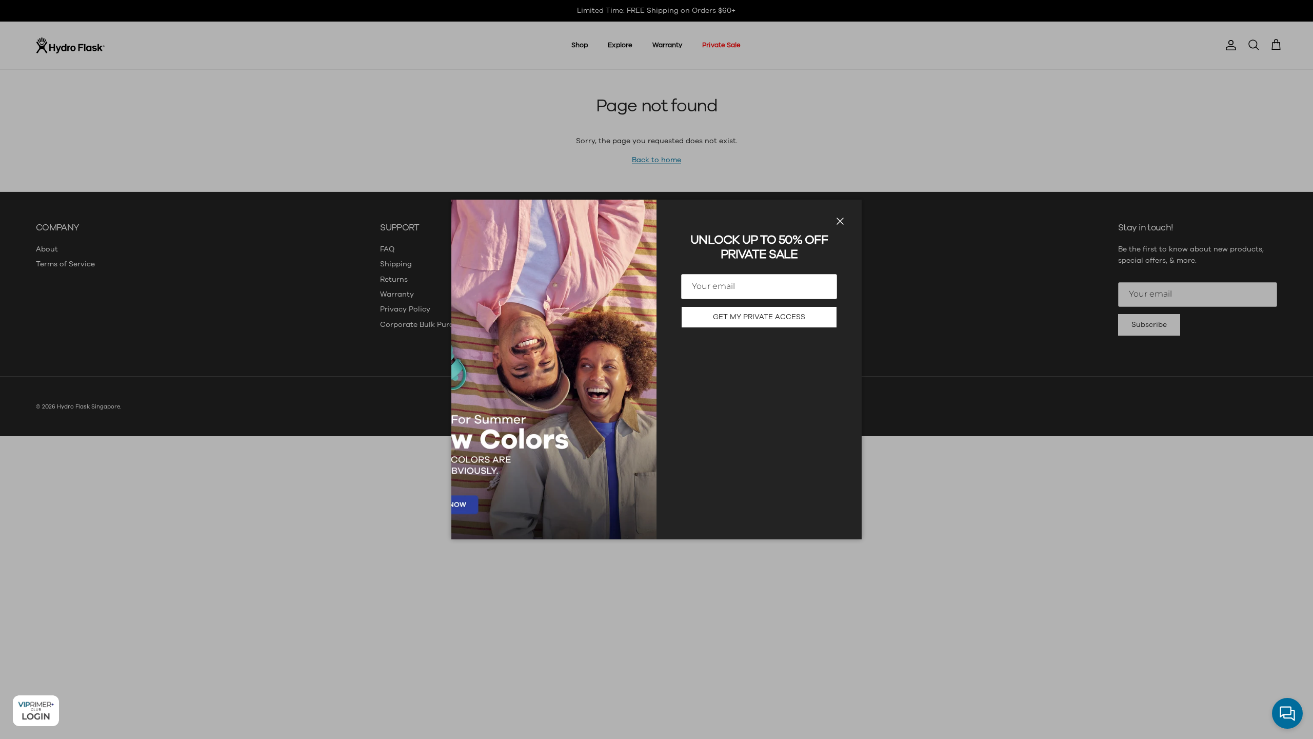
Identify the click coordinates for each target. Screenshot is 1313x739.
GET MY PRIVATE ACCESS (759, 317)
